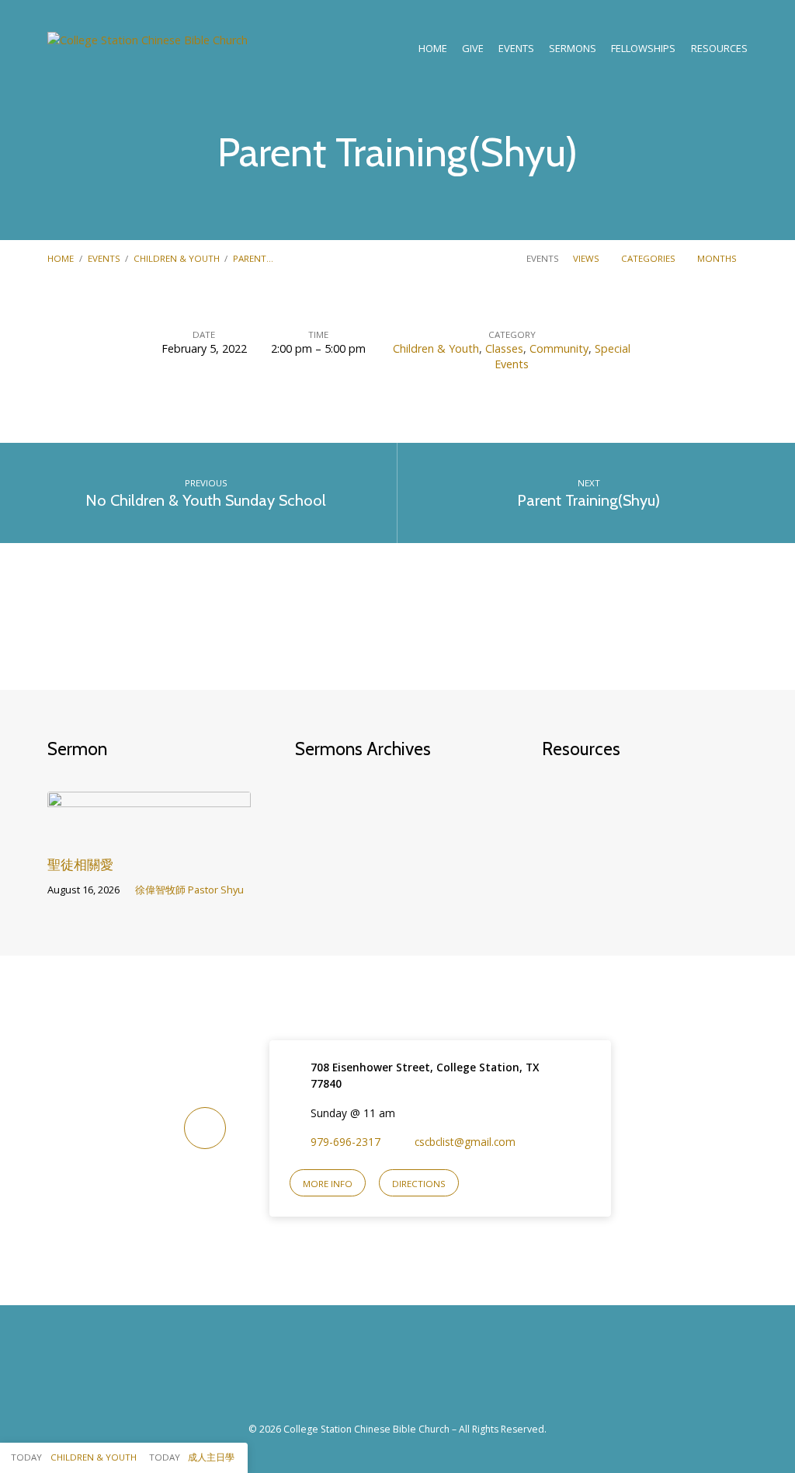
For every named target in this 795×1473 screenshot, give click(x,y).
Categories (649, 258)
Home (432, 49)
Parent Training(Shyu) (588, 500)
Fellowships (643, 49)
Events (104, 258)
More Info (327, 1183)
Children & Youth (177, 258)
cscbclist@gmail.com (465, 1141)
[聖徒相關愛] (148, 831)
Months (718, 258)
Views (587, 258)
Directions (419, 1183)
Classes (504, 348)
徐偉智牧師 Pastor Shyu (189, 890)
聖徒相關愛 (80, 864)
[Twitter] (415, 1372)
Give (473, 49)
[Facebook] (380, 1372)
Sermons (572, 49)
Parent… (253, 258)
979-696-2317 (345, 1141)
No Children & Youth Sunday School (205, 500)
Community (558, 348)
